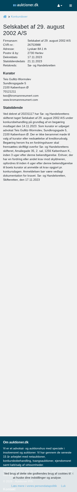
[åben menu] (70, 5)
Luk (63, 485)
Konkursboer (19, 16)
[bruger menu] (59, 5)
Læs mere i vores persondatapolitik (34, 485)
